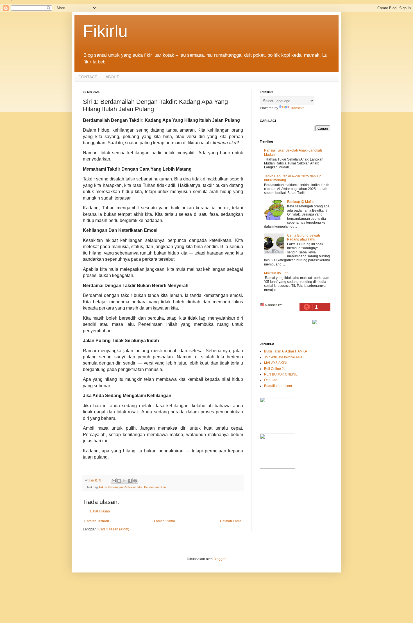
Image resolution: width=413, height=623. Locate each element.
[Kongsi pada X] (124, 481)
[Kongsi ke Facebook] (130, 481)
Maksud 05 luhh (276, 273)
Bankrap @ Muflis (300, 202)
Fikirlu (105, 31)
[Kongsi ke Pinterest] (135, 481)
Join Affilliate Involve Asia (283, 357)
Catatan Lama (231, 521)
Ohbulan (270, 380)
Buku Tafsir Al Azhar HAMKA (285, 351)
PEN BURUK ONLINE (281, 374)
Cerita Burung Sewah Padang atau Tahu (303, 237)
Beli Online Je (274, 369)
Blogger (219, 559)
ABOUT (112, 77)
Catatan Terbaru (96, 521)
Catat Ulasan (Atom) (113, 529)
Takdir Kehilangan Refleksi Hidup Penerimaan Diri (132, 487)
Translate (297, 108)
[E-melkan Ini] (114, 481)
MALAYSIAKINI (275, 363)
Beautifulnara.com (278, 386)
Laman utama (164, 521)
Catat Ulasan (100, 511)
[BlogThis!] (119, 481)
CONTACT (87, 77)
